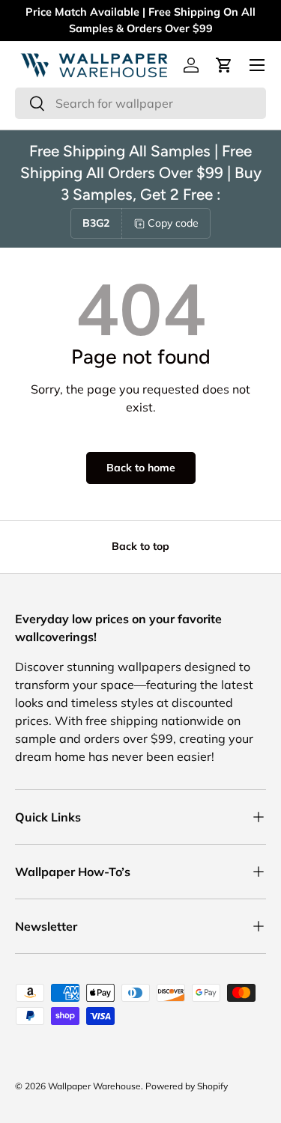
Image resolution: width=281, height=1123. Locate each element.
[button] (224, 65)
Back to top (140, 546)
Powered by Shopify (186, 1086)
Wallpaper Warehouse (94, 1086)
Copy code (173, 223)
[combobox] (140, 103)
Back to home (140, 467)
